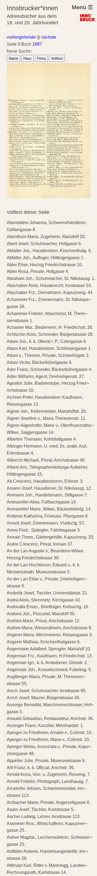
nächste (48, 37)
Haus (27, 58)
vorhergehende (21, 37)
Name (13, 58)
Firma (41, 58)
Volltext (57, 58)
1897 (37, 44)
